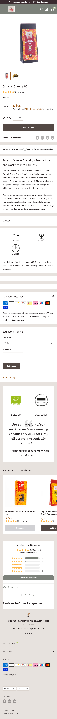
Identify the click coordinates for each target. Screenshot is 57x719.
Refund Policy (9, 378)
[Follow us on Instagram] (9, 701)
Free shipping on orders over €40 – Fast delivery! (28, 2)
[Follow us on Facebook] (4, 701)
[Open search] (41, 9)
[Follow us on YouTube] (14, 701)
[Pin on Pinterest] (42, 138)
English (7, 688)
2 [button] (25, 595)
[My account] (46, 9)
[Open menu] (4, 9)
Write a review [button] (28, 577)
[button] (8, 92)
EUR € (21, 688)
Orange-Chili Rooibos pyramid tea (20, 512)
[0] (52, 9)
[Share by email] (52, 138)
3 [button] (29, 595)
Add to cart (28, 127)
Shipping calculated (34, 109)
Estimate (11, 366)
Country (7, 337)
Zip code (7, 350)
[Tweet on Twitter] (47, 138)
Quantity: (7, 118)
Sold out (20, 528)
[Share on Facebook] (37, 138)
